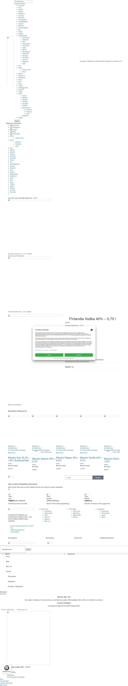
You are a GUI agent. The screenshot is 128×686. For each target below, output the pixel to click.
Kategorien (101, 509)
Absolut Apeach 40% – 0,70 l (44, 460)
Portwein (25, 102)
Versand (47, 517)
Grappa (20, 34)
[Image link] (21, 543)
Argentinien (26, 38)
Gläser (20, 32)
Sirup (20, 84)
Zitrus (24, 72)
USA (23, 64)
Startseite (11, 198)
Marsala (25, 100)
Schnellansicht (12, 448)
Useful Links (44, 509)
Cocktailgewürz (23, 22)
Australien (25, 40)
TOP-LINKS (72, 509)
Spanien (25, 60)
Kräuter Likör (26, 70)
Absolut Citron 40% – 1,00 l (115, 460)
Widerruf (47, 519)
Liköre (20, 68)
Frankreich (25, 46)
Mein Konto (76, 511)
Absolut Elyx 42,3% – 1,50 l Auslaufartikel (19, 459)
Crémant (29, 110)
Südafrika (25, 62)
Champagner (22, 20)
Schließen (3, 594)
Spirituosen (105, 511)
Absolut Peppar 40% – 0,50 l (68, 459)
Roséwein (25, 104)
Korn (19, 66)
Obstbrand (21, 78)
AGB (45, 515)
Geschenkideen (23, 28)
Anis (19, 8)
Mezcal (20, 74)
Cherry (24, 96)
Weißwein (25, 116)
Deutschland (26, 44)
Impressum (48, 511)
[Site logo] (10, 61)
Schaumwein (26, 108)
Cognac (20, 24)
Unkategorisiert (23, 88)
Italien (24, 48)
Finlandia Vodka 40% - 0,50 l (17, 312)
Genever (21, 26)
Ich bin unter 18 (22, 609)
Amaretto (21, 6)
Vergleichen (11, 581)
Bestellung (76, 513)
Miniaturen (21, 76)
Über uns (47, 521)
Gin (19, 30)
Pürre (20, 80)
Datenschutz (48, 513)
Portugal (25, 56)
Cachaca (21, 16)
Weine (104, 517)
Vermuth (21, 90)
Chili (23, 42)
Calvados (21, 18)
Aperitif (20, 10)
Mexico (24, 50)
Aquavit (20, 12)
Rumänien (25, 58)
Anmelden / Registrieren (15, 586)
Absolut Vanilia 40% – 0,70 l (91, 459)
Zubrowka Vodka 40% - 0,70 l (17, 254)
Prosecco (29, 112)
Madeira (25, 98)
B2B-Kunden (77, 515)
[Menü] (10, 665)
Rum (19, 82)
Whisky (20, 118)
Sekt (27, 114)
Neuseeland (26, 52)
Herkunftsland (22, 36)
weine (20, 94)
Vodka (20, 92)
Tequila (20, 86)
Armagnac (21, 14)
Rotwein (25, 106)
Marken (75, 517)
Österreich (25, 54)
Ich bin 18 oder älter (7, 609)
